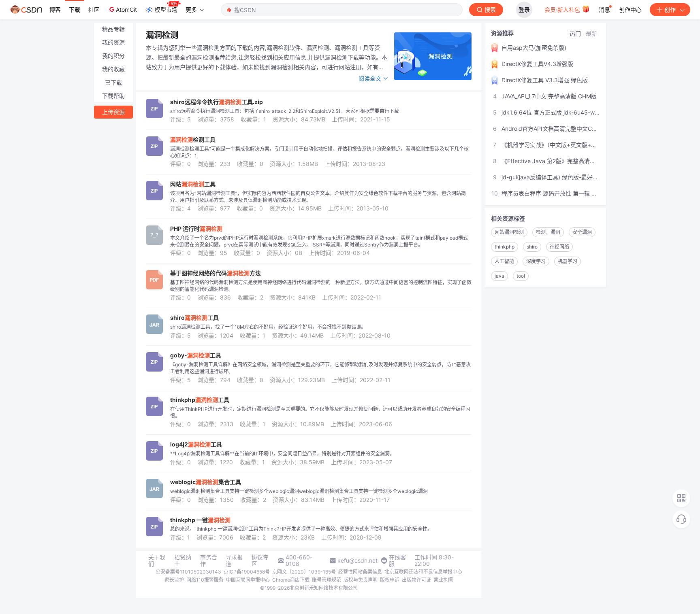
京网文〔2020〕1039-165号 (304, 572)
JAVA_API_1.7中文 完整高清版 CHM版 (549, 96)
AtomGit (126, 9)
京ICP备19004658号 (247, 572)
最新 (591, 33)
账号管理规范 (326, 580)
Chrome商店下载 (290, 580)
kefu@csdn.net (357, 560)
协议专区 (260, 560)
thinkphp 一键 (200, 520)
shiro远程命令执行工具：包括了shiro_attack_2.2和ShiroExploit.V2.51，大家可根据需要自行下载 (284, 111)
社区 (94, 9)
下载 (74, 9)
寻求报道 (234, 560)
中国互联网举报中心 (248, 580)
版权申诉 (389, 580)
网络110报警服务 (205, 580)
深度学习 (536, 261)
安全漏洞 (582, 232)
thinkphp (504, 247)
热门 (575, 33)
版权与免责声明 (361, 580)
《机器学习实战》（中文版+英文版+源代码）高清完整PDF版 (551, 144)
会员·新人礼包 (563, 9)
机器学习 (567, 261)
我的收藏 (113, 69)
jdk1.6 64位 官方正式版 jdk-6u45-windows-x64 (551, 112)
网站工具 (193, 184)
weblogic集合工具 (205, 482)
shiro (532, 247)
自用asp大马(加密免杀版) (534, 47)
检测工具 (193, 139)
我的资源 (113, 42)
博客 (55, 9)
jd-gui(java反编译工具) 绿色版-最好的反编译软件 (551, 177)
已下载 (113, 82)
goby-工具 (195, 355)
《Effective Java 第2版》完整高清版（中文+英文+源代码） (551, 160)
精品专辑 (113, 28)
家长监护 (174, 580)
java (499, 276)
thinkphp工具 (199, 400)
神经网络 (559, 247)
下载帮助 (113, 95)
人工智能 (504, 261)
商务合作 (208, 560)
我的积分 (113, 55)
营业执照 (443, 580)
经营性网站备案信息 (360, 572)
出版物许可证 (416, 580)
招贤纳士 (182, 560)
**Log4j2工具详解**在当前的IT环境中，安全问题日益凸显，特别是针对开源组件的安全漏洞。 (282, 453)
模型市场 (166, 9)
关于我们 (156, 560)
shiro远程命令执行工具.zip (216, 102)
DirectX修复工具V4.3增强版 (537, 63)
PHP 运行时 (196, 228)
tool (520, 276)
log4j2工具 (196, 444)
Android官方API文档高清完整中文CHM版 (551, 128)
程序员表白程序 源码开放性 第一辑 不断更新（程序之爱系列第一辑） (551, 193)
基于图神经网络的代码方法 (215, 273)
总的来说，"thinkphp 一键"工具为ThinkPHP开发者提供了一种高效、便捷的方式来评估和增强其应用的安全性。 (301, 529)
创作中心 (630, 9)
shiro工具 (194, 317)
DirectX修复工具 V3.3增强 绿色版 (545, 79)
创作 (670, 9)
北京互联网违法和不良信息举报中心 (423, 572)
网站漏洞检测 (509, 232)
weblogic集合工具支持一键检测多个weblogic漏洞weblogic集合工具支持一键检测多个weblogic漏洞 (299, 491)
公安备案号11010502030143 (188, 572)
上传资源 (113, 111)
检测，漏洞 (548, 232)
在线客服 (397, 560)
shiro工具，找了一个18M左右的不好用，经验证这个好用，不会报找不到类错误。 (268, 327)
